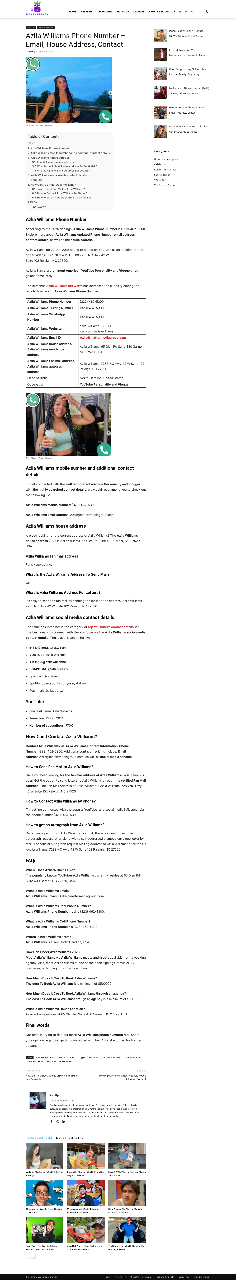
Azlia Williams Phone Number (49, 148)
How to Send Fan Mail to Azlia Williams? (60, 189)
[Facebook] (174, 11)
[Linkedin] (65, 1122)
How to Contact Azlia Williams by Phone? (62, 193)
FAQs (33, 202)
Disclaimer (184, 1276)
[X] (191, 11)
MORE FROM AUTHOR (71, 1137)
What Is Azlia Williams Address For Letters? (63, 170)
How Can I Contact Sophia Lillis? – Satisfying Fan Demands (52, 1077)
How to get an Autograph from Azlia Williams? (65, 197)
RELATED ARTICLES (39, 1137)
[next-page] (33, 1256)
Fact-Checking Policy (165, 1276)
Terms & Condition (201, 1276)
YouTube (37, 180)
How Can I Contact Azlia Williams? (53, 184)
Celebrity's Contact (165, 169)
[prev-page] (28, 1256)
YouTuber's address (111, 1057)
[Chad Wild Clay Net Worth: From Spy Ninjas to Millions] (86, 1156)
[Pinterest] (185, 11)
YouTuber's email (35, 1061)
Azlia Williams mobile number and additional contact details (70, 153)
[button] (206, 11)
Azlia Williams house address (50, 157)
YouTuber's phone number (59, 1061)
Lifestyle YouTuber (66, 1057)
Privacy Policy (120, 1276)
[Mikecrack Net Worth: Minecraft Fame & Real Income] (86, 1193)
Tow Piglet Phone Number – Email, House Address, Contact (122, 1077)
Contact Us (147, 1276)
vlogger (81, 1057)
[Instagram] (180, 11)
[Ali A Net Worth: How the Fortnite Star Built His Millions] (86, 1230)
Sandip (32, 51)
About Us (134, 1276)
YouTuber (105, 11)
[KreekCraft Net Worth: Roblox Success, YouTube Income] (44, 1230)
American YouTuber (45, 1057)
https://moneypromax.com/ (62, 1100)
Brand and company (130, 11)
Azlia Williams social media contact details (59, 175)
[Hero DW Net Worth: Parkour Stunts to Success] (127, 1156)
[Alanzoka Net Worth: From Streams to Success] (44, 1193)
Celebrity (87, 11)
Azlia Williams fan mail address (55, 162)
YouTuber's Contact (46, 27)
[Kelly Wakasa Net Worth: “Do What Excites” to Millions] (127, 1193)
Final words (38, 207)
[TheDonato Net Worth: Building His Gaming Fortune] (127, 1230)
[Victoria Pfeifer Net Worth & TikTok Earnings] (44, 1156)
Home (72, 11)
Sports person (159, 11)
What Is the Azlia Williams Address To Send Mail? (67, 166)
